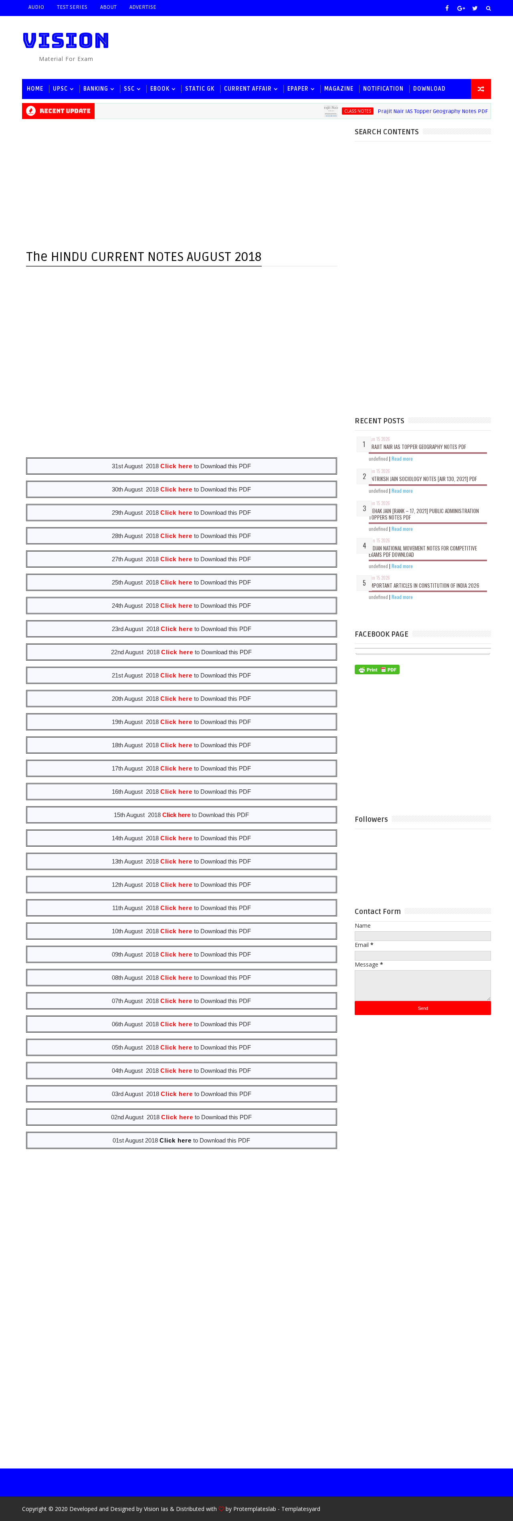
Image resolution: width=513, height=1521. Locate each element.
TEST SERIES (72, 7)
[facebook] (447, 8)
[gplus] (461, 8)
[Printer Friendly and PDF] (377, 668)
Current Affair (248, 88)
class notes (342, 111)
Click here (176, 1140)
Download (429, 88)
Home (35, 88)
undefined (378, 458)
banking (95, 88)
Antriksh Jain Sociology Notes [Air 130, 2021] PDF (423, 479)
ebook (160, 88)
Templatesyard (300, 1509)
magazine (338, 88)
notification (383, 88)
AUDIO (36, 7)
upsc (60, 88)
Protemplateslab (254, 1509)
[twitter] (475, 8)
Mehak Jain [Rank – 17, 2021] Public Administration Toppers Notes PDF (424, 514)
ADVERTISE (142, 7)
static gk (199, 88)
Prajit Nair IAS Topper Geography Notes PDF (417, 111)
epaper (298, 88)
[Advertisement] (344, 47)
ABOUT (108, 7)
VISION (66, 40)
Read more (402, 458)
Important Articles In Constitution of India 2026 (424, 585)
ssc (129, 88)
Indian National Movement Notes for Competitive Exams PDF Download (423, 551)
